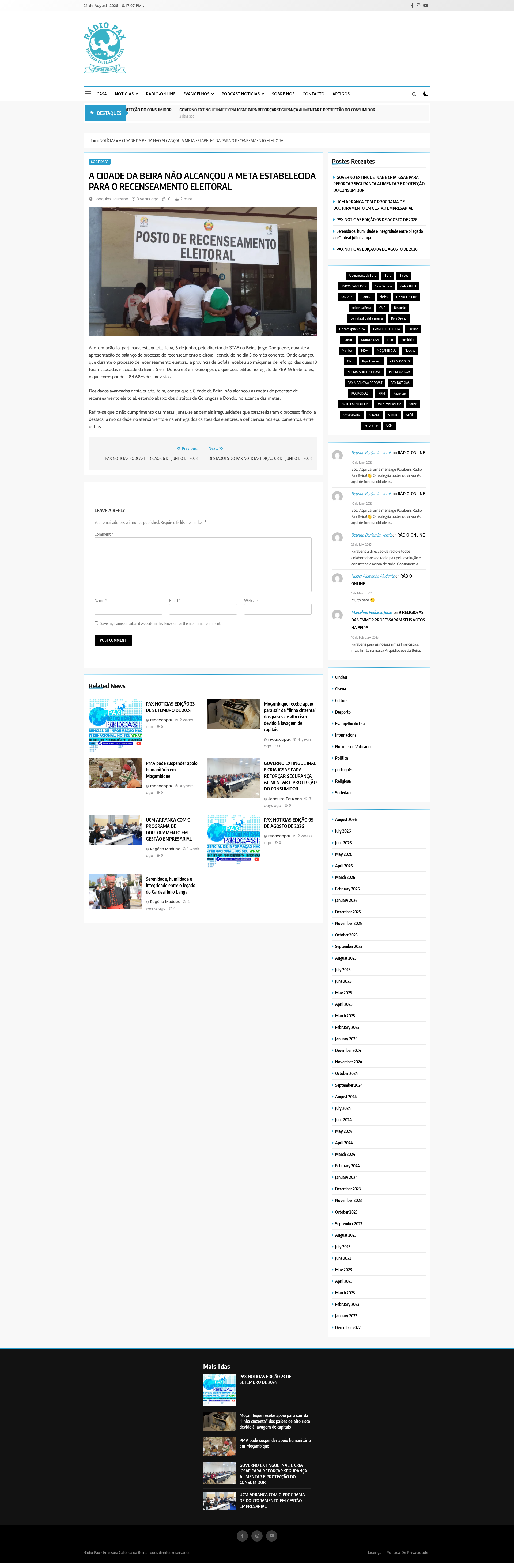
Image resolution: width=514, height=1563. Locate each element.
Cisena (340, 688)
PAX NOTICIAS (400, 383)
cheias (384, 297)
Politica (341, 758)
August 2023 (345, 1235)
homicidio (408, 340)
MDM (364, 350)
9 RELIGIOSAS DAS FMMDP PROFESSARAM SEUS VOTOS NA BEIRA (388, 620)
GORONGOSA (370, 340)
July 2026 (343, 831)
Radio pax (400, 393)
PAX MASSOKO (400, 361)
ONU (350, 361)
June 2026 (343, 842)
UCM (389, 425)
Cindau (341, 677)
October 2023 (346, 1212)
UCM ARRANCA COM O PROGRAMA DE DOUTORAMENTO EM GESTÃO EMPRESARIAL (169, 829)
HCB (390, 340)
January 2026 (346, 900)
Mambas (347, 350)
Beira (388, 275)
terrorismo (371, 425)
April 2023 (343, 1281)
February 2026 (347, 888)
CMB (382, 308)
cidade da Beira (361, 308)
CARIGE (366, 297)
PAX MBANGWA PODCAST (365, 383)
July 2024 (343, 1108)
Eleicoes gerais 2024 (352, 329)
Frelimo (413, 329)
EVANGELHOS (196, 93)
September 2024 (349, 1085)
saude (413, 404)
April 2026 (344, 865)
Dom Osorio (398, 318)
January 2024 (346, 1177)
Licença (374, 1552)
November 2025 (348, 923)
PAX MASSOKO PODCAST (363, 372)
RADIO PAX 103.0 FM (354, 404)
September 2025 (348, 946)
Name (101, 600)
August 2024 (346, 1096)
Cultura (341, 700)
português (343, 769)
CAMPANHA (408, 286)
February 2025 (347, 1027)
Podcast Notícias (241, 93)
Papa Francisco (371, 361)
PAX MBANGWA (399, 372)
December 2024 (348, 1050)
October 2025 (346, 935)
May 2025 (343, 992)
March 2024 (345, 1154)
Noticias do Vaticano (353, 746)
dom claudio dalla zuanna (367, 318)
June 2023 (343, 1258)
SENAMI (374, 415)
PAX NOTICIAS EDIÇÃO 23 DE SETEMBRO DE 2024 (170, 707)
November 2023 (348, 1200)
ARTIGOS (341, 93)
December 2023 (348, 1188)
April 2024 (344, 1142)
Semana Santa (351, 415)
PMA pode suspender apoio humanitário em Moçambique (172, 769)
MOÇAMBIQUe (386, 350)
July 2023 (342, 1246)
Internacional (346, 735)
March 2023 (345, 1292)
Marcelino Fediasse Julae (371, 612)
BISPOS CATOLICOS (353, 286)
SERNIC (393, 415)
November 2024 (348, 1062)
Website (251, 600)
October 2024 (346, 1073)
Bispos (404, 275)
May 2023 (343, 1269)
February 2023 (347, 1304)
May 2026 (343, 854)
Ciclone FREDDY (406, 297)
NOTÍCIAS (124, 93)
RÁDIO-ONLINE (160, 93)
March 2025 (345, 1015)
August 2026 (346, 819)
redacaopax (161, 720)
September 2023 (348, 1223)
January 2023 (346, 1315)
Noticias (410, 350)
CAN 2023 (347, 297)
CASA (102, 93)
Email (175, 600)
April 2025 (344, 1004)
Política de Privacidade (407, 1552)
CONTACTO (313, 93)
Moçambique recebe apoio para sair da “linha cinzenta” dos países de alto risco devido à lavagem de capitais (290, 716)
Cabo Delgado (383, 286)
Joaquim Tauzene (111, 199)
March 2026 (345, 877)
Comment (104, 534)
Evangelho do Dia (350, 723)
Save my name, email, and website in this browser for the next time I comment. (160, 623)
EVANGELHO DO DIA (386, 329)
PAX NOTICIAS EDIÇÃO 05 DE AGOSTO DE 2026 (288, 823)
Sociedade (99, 161)
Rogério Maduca (165, 849)
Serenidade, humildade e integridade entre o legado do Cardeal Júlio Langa (170, 885)
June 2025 (343, 981)
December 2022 (348, 1327)
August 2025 (346, 958)
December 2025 (348, 911)
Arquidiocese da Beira (362, 275)
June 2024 (343, 1119)
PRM (382, 393)
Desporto (400, 308)
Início (92, 140)
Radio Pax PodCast (389, 404)
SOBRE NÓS (283, 93)
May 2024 (343, 1131)
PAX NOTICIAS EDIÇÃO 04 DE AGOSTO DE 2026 (377, 249)
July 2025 (343, 969)
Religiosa (343, 781)
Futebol (348, 340)
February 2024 (347, 1165)
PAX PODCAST (360, 393)
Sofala (410, 415)
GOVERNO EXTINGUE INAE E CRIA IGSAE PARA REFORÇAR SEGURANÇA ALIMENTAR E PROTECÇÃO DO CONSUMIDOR (244, 109)
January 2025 (346, 1038)
